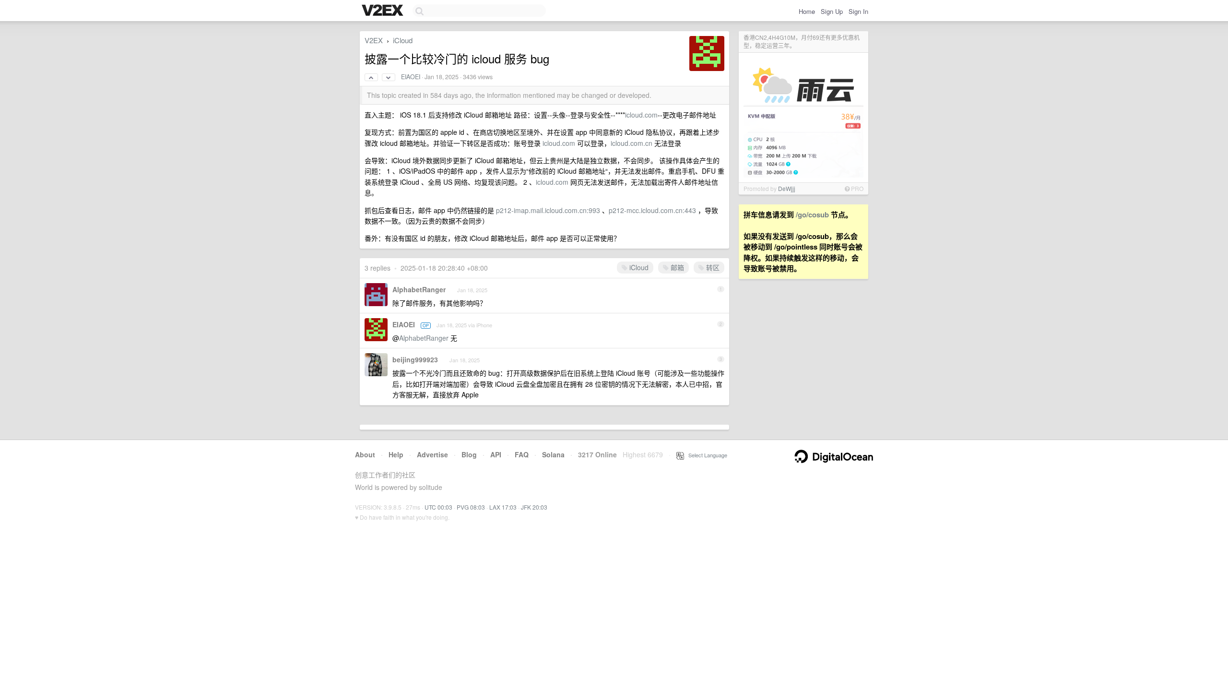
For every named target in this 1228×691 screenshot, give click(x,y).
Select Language (705, 455)
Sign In (858, 11)
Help (396, 454)
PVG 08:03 (471, 507)
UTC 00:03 (438, 507)
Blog (469, 454)
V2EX (374, 40)
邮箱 (676, 267)
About (365, 454)
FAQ (522, 454)
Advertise (432, 454)
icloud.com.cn (631, 143)
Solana (553, 454)
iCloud (403, 40)
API (495, 454)
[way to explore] (384, 11)
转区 (712, 267)
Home (807, 11)
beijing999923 (415, 359)
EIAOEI (410, 76)
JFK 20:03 (534, 507)
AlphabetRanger (419, 289)
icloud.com (641, 114)
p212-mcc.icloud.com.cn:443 (652, 210)
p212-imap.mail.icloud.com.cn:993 (548, 210)
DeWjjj (786, 188)
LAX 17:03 (503, 507)
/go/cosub (812, 214)
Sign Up (832, 11)
